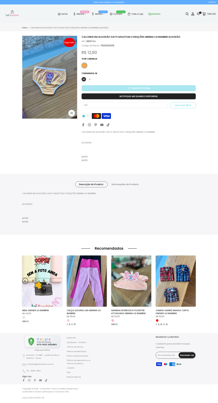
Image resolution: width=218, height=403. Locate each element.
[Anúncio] (109, 2)
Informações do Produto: (125, 184)
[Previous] (25, 281)
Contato (118, 13)
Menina (82, 13)
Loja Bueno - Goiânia (76, 342)
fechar (7, 2)
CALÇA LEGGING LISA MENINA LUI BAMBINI (84, 312)
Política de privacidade (77, 356)
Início (24, 28)
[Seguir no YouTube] (102, 124)
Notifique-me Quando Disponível (139, 96)
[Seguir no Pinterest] (95, 124)
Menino (101, 13)
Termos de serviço (75, 347)
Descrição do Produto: (91, 184)
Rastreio (156, 13)
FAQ (68, 372)
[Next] (193, 281)
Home (64, 13)
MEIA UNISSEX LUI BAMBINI (35, 310)
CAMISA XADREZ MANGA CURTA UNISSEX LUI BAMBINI (172, 312)
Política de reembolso (76, 351)
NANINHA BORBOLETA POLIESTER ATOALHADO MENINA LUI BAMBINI (128, 312)
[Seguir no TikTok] (108, 124)
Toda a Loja (137, 13)
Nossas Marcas (74, 377)
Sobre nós (71, 338)
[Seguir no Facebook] (83, 124)
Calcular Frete (183, 105)
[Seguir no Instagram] (89, 124)
